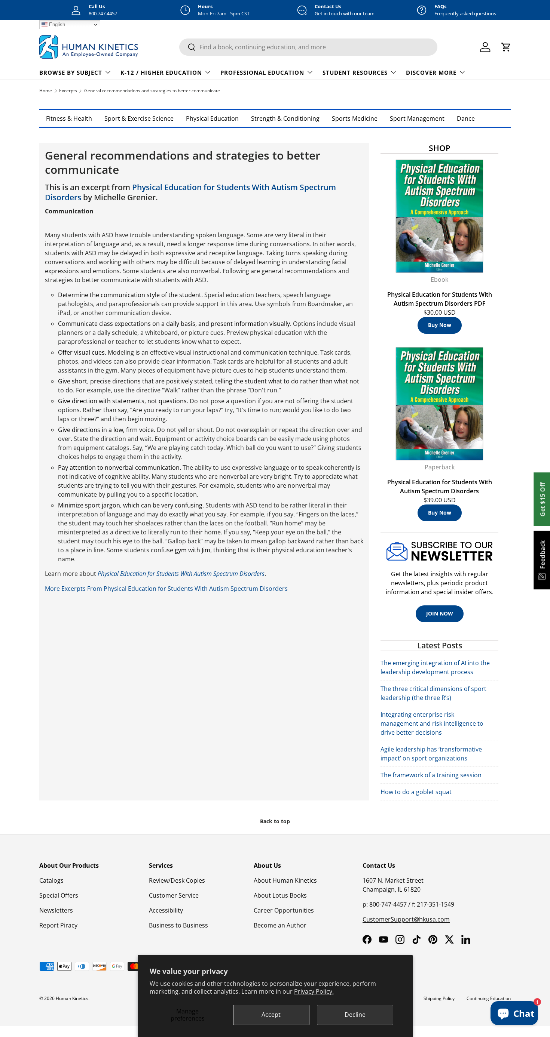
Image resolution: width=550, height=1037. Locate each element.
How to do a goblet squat (416, 792)
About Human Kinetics (285, 880)
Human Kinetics (72, 998)
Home (45, 90)
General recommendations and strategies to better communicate (152, 90)
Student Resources (355, 72)
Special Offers (58, 895)
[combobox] (308, 47)
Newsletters (56, 910)
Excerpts (68, 90)
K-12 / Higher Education (161, 72)
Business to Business (178, 925)
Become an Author (280, 925)
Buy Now (439, 324)
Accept (271, 1014)
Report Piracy (58, 925)
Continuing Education (489, 998)
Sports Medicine (355, 118)
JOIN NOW (439, 613)
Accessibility (166, 910)
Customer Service (174, 895)
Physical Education (212, 118)
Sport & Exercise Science (139, 118)
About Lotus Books (280, 895)
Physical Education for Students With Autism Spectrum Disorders (190, 192)
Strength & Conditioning (285, 118)
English (56, 24)
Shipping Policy (439, 998)
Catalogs (51, 880)
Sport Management (417, 118)
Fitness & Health (69, 118)
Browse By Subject (70, 72)
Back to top (275, 821)
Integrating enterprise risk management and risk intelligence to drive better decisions (432, 723)
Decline (355, 1014)
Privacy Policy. (314, 991)
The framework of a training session (431, 775)
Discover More (431, 72)
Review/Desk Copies (177, 880)
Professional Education (262, 72)
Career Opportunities (284, 910)
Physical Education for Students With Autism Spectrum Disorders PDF (439, 299)
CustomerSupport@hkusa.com (406, 919)
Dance (466, 118)
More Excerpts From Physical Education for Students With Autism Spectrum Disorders (166, 588)
